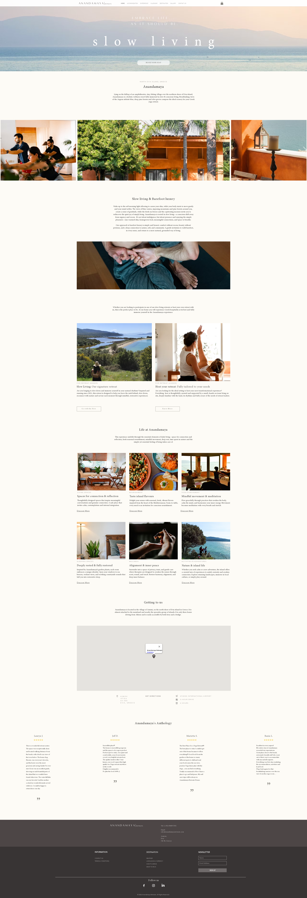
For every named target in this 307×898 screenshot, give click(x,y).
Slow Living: (97, 387)
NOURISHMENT (136, 492)
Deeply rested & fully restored (94, 565)
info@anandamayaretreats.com (172, 832)
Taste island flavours (142, 496)
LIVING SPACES (84, 492)
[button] (222, 3)
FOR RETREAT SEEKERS (87, 383)
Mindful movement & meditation (201, 496)
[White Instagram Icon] (153, 885)
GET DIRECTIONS (153, 696)
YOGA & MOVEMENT (191, 492)
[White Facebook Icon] (144, 885)
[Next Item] (305, 150)
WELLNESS (134, 561)
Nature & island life (193, 565)
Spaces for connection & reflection (97, 496)
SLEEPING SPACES (85, 561)
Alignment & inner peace (144, 565)
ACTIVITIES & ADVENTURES (194, 561)
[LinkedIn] (163, 885)
